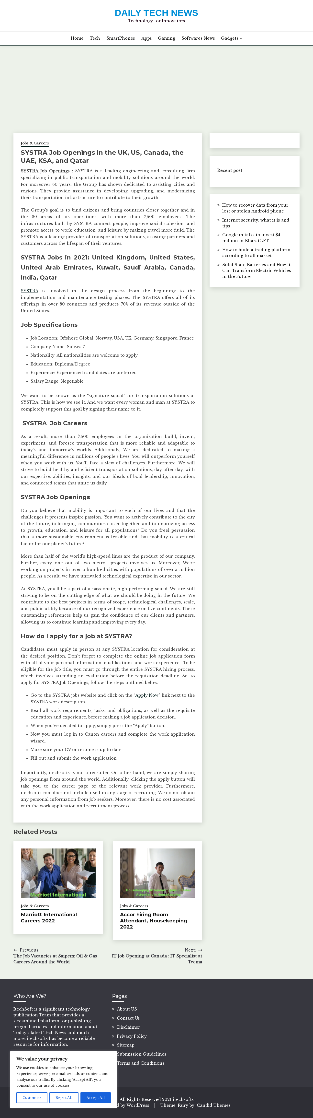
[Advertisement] (156, 82)
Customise (31, 1097)
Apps (146, 38)
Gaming (166, 38)
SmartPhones (120, 38)
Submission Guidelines (141, 1054)
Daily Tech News (156, 13)
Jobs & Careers (35, 143)
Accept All (96, 1097)
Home (77, 38)
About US (127, 1009)
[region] (63, 1079)
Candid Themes (214, 1105)
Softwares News (198, 38)
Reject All (64, 1097)
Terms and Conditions (140, 1063)
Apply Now (146, 695)
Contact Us (128, 1018)
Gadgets (229, 38)
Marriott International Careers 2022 (49, 918)
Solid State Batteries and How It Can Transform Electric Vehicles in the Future (256, 270)
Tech (95, 38)
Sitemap (125, 1045)
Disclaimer (128, 1027)
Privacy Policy (132, 1036)
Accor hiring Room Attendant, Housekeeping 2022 (153, 921)
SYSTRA (29, 290)
